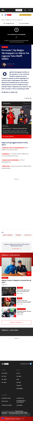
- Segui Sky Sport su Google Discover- (13, 147)
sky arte (4, 382)
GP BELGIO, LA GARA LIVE (9, 92)
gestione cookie (6, 398)
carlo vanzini (7, 235)
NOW (27, 89)
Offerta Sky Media (7, 405)
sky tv (18, 373)
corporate (19, 405)
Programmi (19, 388)
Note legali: (4, 394)
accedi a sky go (25, 363)
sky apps (18, 376)
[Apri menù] (2, 15)
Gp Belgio (28, 235)
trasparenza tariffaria (13, 413)
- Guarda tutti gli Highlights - (11, 160)
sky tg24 (4, 376)
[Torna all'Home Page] (7, 15)
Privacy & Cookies (11, 412)
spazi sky (18, 385)
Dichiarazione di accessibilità (20, 401)
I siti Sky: (4, 370)
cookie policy (20, 398)
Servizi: (18, 370)
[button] (14, 418)
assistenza (21, 413)
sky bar (18, 382)
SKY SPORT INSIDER (25, 14)
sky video (4, 379)
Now (17, 379)
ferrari (18, 235)
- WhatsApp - (6, 154)
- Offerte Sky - (6, 166)
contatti (26, 413)
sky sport (4, 373)
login (29, 10)
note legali (5, 401)
